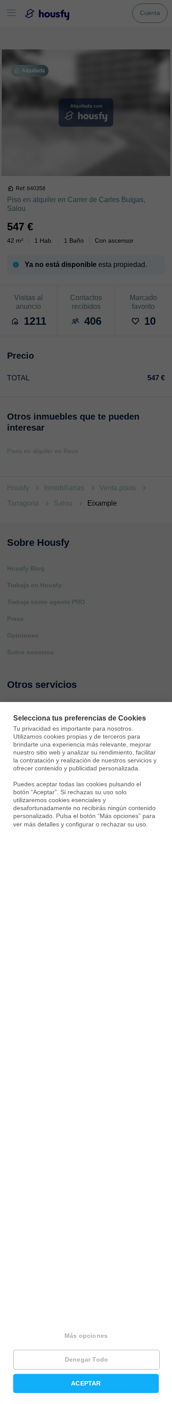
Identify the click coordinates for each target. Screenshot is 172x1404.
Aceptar (86, 1383)
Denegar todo (86, 1359)
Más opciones (86, 1336)
